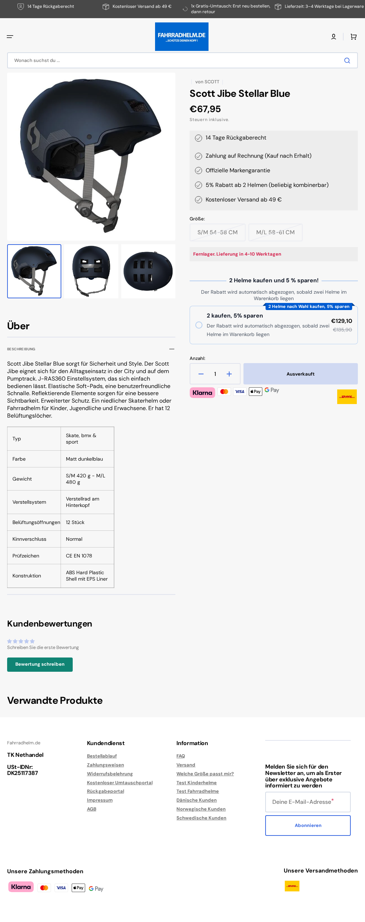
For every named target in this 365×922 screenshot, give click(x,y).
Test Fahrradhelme (197, 791)
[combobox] (182, 60)
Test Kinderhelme (196, 783)
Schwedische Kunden (201, 818)
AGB (91, 809)
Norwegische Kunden (201, 809)
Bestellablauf (102, 756)
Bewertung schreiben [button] (40, 664)
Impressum (100, 800)
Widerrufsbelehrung (110, 774)
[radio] (274, 325)
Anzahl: (197, 358)
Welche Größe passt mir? (205, 774)
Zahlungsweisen (105, 765)
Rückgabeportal (105, 791)
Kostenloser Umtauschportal (120, 783)
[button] (10, 36)
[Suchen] (348, 60)
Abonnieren (308, 825)
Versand (185, 765)
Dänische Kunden (196, 800)
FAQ (180, 756)
